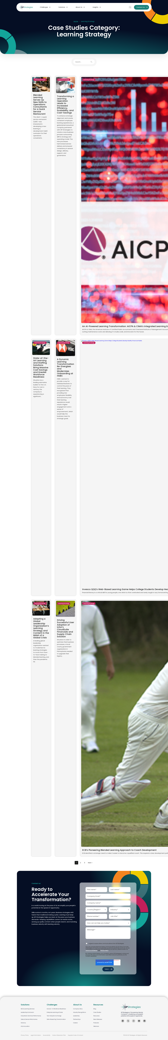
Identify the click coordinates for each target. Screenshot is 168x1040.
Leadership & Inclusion (27, 1012)
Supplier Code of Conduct (75, 1035)
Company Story (78, 1009)
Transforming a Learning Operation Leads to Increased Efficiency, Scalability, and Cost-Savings (65, 104)
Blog (94, 1009)
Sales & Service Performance (29, 1019)
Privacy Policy (104, 950)
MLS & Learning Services (28, 1009)
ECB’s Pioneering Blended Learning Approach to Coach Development (119, 850)
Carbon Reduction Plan (59, 1035)
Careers (75, 1023)
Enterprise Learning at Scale (55, 1012)
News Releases (97, 1019)
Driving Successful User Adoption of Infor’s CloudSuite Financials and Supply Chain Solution (65, 628)
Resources (96, 1016)
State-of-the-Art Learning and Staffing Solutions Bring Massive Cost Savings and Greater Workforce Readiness (41, 367)
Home (76, 21)
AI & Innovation (25, 1026)
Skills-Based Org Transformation (56, 1019)
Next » (90, 863)
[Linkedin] (122, 1021)
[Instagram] (133, 1021)
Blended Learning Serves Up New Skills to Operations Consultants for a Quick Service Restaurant (40, 104)
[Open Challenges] (49, 7)
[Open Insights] (100, 7)
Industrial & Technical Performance (31, 1016)
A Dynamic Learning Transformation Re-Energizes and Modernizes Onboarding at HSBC (65, 367)
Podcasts (96, 1023)
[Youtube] (139, 1021)
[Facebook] (144, 1021)
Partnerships (77, 1019)
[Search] (130, 7)
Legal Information (36, 1035)
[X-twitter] (128, 1021)
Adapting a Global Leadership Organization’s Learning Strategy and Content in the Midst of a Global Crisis (41, 628)
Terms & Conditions (91, 950)
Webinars (96, 1026)
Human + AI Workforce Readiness (56, 1009)
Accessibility (46, 1035)
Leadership (76, 1016)
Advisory (23, 1023)
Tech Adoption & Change (54, 1016)
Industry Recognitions (79, 1012)
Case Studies (97, 1012)
